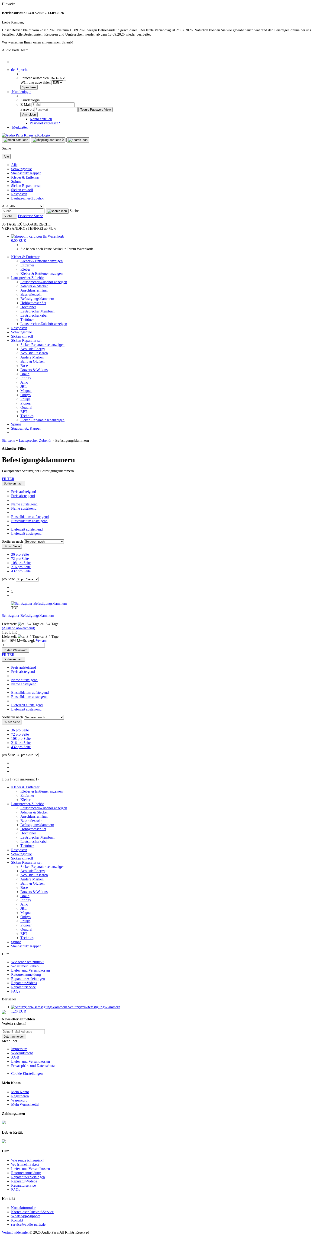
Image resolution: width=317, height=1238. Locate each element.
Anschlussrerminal (34, 290)
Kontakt (17, 1220)
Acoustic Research (34, 353)
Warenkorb (19, 1100)
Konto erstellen (41, 119)
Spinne (16, 181)
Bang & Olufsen (32, 361)
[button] (19, 70)
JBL (23, 386)
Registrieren (20, 1096)
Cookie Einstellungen (27, 1073)
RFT (23, 412)
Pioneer (26, 403)
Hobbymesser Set (33, 303)
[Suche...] (57, 211)
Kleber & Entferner (25, 177)
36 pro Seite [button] (20, 554)
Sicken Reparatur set (26, 186)
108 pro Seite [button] (21, 563)
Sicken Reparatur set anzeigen (42, 345)
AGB (15, 1057)
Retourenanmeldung (26, 974)
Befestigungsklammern (37, 299)
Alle (14, 165)
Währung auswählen (36, 82)
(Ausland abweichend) (18, 628)
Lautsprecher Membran (37, 311)
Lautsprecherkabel (33, 315)
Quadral (26, 407)
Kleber (25, 269)
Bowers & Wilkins (34, 370)
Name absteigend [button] (23, 508)
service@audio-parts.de (28, 1224)
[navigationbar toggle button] (16, 140)
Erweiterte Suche (30, 216)
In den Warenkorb (15, 650)
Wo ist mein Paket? (25, 966)
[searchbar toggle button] (77, 140)
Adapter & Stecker (34, 286)
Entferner (27, 265)
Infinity (25, 378)
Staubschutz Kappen (26, 173)
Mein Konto (20, 1092)
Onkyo (25, 395)
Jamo (24, 382)
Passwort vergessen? (45, 123)
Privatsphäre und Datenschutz (33, 1066)
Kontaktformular (23, 1208)
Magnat (26, 391)
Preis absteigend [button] (23, 496)
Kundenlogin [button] (21, 92)
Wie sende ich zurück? (27, 962)
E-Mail (25, 104)
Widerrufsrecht (22, 1053)
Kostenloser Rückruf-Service (32, 1212)
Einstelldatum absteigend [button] (29, 521)
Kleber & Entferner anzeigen (41, 261)
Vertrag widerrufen (15, 1232)
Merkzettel (19, 127)
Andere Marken (32, 357)
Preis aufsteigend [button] (23, 492)
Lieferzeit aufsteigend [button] (27, 529)
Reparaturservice (23, 987)
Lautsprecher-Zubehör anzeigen (43, 282)
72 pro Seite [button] (20, 559)
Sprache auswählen (35, 78)
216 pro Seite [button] (21, 567)
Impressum (19, 1049)
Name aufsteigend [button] (24, 504)
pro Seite (8, 579)
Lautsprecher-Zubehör (27, 198)
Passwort (27, 109)
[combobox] (13, 483)
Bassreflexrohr (31, 294)
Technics (26, 416)
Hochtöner (28, 307)
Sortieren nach (13, 541)
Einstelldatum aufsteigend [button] (30, 517)
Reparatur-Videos (24, 983)
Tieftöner (27, 320)
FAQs (15, 991)
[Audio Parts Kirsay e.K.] (26, 135)
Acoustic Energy (32, 349)
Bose (24, 366)
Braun (24, 374)
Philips (25, 399)
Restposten (19, 194)
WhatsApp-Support (25, 1216)
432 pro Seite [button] (21, 571)
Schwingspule (21, 169)
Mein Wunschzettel (25, 1104)
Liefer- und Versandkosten (30, 970)
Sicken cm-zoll (22, 190)
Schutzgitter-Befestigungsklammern (28, 615)
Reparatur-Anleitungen (28, 979)
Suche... (75, 211)
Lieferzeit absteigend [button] (26, 533)
